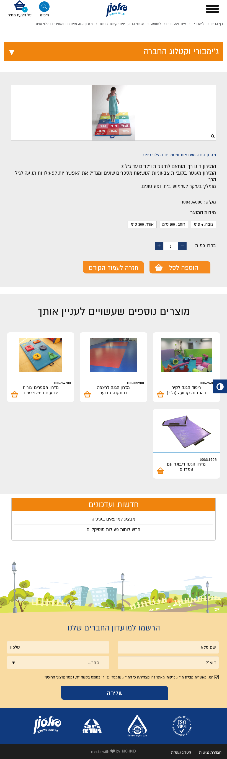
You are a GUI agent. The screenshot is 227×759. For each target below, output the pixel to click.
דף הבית (217, 24)
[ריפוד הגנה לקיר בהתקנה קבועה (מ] (186, 355)
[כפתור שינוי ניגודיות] (220, 386)
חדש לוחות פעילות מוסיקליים (113, 529)
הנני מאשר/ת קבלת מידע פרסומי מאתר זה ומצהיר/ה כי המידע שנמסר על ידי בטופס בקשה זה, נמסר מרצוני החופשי (129, 677)
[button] (20, 9)
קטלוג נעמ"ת (181, 752)
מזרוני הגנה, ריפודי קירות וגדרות (122, 24)
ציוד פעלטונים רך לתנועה (168, 24)
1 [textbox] (171, 246)
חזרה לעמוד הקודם (113, 267)
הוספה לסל (183, 267)
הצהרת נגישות (210, 752)
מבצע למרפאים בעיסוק (113, 518)
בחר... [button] (93, 662)
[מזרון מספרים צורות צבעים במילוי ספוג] (40, 355)
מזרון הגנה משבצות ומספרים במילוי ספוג (64, 24)
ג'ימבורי (198, 24)
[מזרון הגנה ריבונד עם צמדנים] (186, 431)
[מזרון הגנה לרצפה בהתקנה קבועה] (113, 355)
